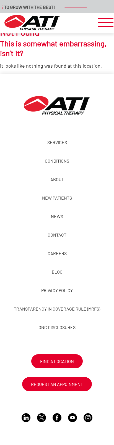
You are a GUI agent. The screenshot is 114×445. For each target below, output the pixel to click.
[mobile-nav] (104, 23)
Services (57, 142)
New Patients (57, 197)
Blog (57, 271)
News (57, 216)
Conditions (57, 160)
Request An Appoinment (57, 384)
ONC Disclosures (57, 327)
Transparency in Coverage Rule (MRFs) (57, 308)
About (57, 179)
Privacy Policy (57, 290)
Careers (57, 253)
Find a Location (57, 361)
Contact (57, 234)
